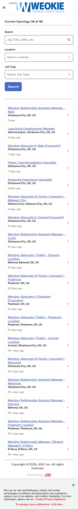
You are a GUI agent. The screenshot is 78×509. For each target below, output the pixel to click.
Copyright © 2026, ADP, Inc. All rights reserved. (37, 466)
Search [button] (13, 87)
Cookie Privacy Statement (50, 499)
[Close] (73, 485)
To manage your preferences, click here (39, 504)
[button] (69, 39)
